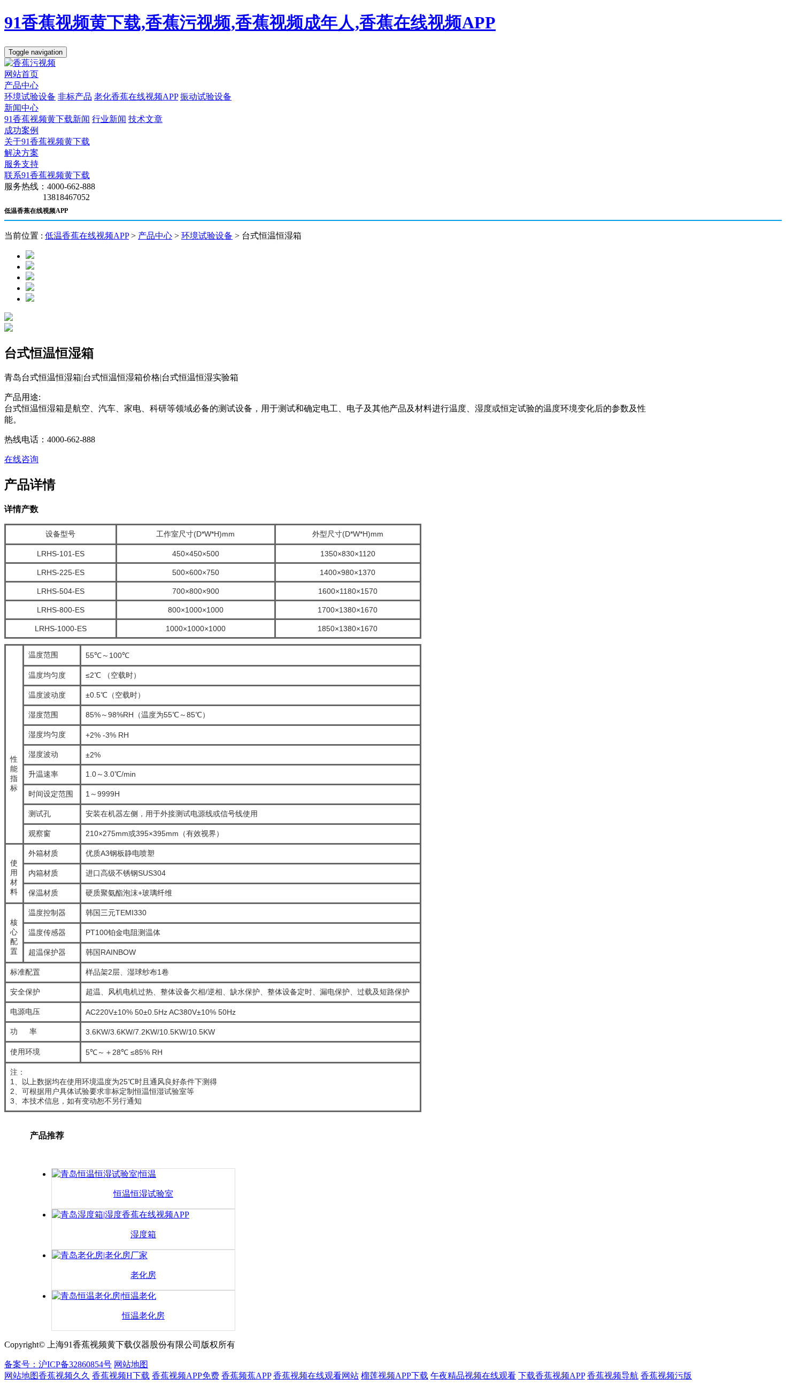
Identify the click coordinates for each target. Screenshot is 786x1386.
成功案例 (21, 130)
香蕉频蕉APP (246, 1375)
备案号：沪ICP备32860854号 (58, 1364)
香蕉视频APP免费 (185, 1375)
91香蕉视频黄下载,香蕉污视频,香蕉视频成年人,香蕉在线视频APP (250, 22)
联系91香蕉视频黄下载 (47, 175)
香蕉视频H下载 (121, 1375)
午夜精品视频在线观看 (473, 1375)
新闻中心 (21, 107)
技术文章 (145, 119)
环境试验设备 (30, 96)
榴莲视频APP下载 (394, 1375)
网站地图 (131, 1364)
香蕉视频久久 (64, 1375)
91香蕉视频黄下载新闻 (47, 119)
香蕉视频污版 (666, 1375)
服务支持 (21, 164)
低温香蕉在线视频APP (87, 235)
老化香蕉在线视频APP (136, 96)
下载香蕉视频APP (551, 1375)
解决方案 (21, 152)
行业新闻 (109, 119)
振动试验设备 (206, 96)
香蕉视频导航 (612, 1375)
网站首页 (21, 74)
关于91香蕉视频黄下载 (47, 141)
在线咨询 (21, 459)
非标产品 (75, 96)
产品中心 (21, 85)
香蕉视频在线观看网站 (316, 1375)
